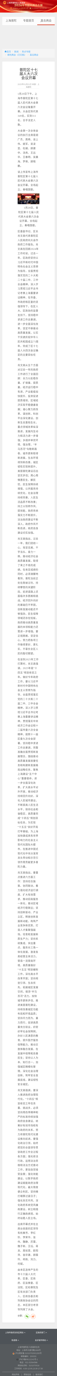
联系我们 (39, 1375)
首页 (9, 51)
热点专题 (26, 51)
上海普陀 (11, 20)
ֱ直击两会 (46, 20)
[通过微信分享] (27, 1316)
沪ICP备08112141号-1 (28, 1359)
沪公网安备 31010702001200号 (28, 1353)
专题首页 (28, 20)
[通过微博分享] (33, 1316)
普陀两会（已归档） (16, 55)
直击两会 (34, 55)
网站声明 (15, 1375)
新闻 (16, 51)
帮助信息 (27, 1375)
